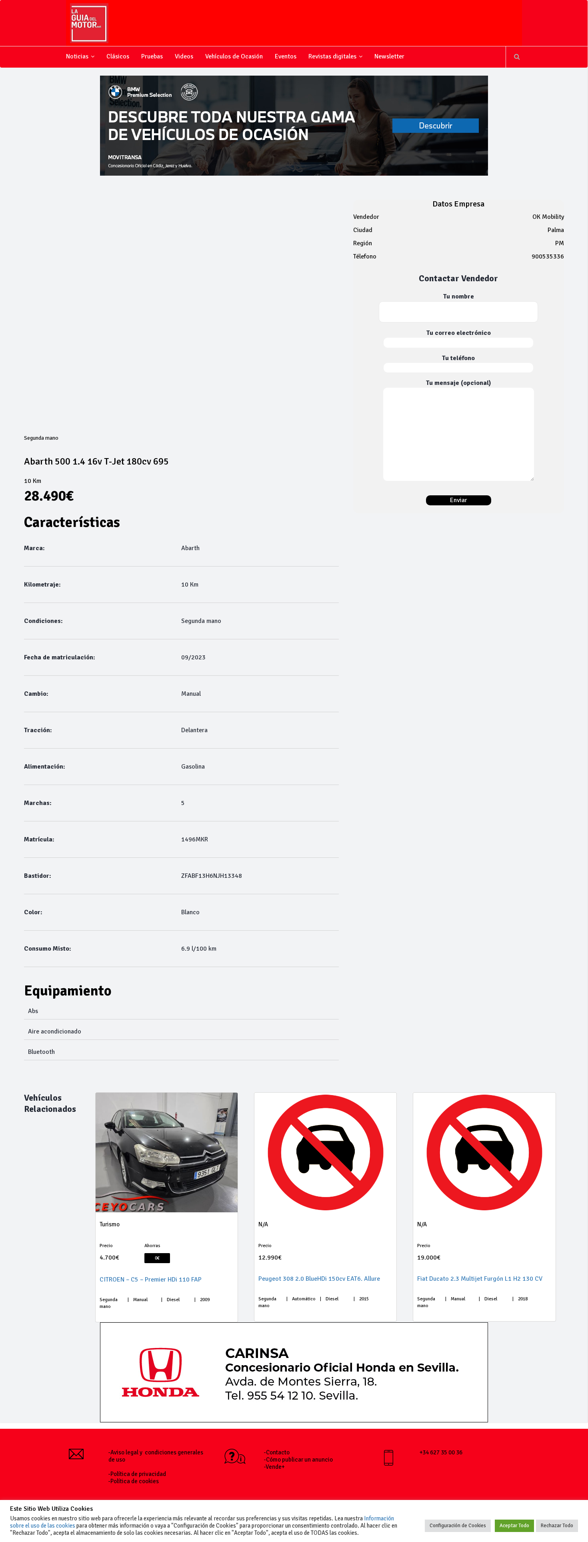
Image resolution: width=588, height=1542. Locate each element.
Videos (184, 56)
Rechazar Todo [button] (557, 1525)
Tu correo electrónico (458, 333)
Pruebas (152, 56)
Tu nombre (458, 296)
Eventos (285, 56)
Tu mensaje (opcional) (458, 383)
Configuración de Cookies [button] (458, 1525)
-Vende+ (274, 1466)
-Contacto (277, 1452)
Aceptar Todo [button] (514, 1525)
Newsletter (389, 56)
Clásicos (117, 56)
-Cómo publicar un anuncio (298, 1459)
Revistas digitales (332, 56)
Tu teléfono (458, 358)
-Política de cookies (133, 1481)
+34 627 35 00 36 (441, 1452)
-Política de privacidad (137, 1474)
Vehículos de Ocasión (234, 56)
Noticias (77, 56)
